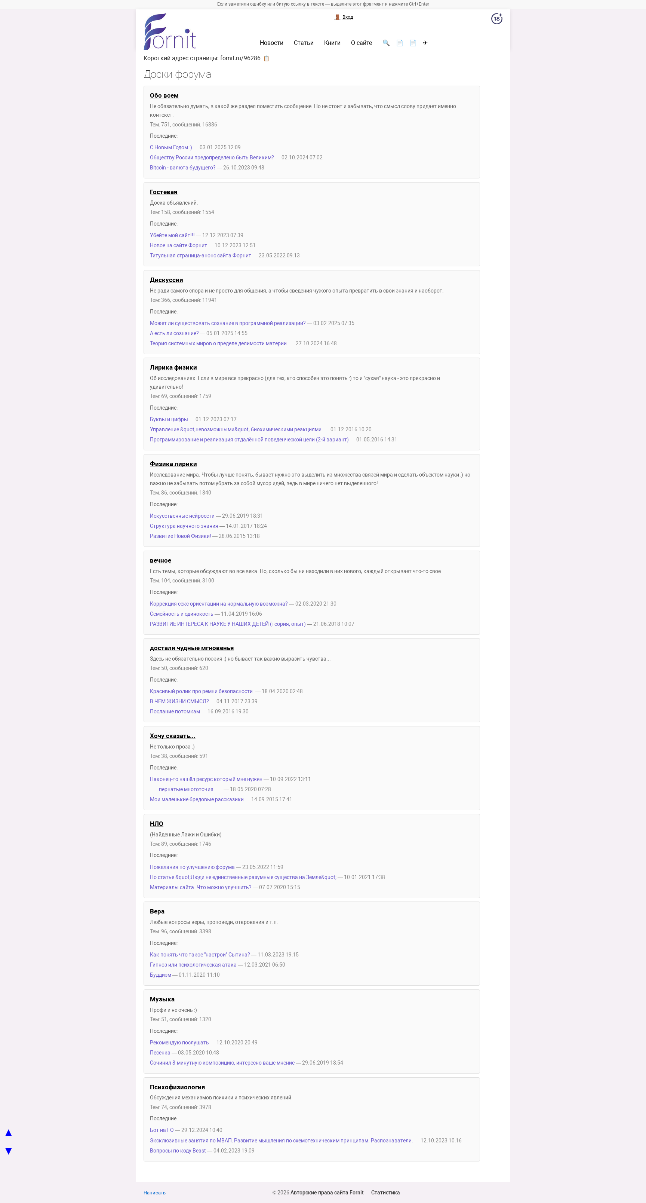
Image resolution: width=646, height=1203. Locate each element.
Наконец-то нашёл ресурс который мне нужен (206, 779)
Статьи (304, 43)
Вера (157, 911)
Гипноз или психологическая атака (193, 965)
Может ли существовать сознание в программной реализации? (228, 323)
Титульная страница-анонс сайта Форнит (200, 255)
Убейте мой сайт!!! (172, 235)
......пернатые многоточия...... (186, 789)
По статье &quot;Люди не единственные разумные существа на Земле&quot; (243, 877)
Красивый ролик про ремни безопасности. (202, 691)
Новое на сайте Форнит (178, 245)
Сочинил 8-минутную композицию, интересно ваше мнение (222, 1063)
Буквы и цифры (169, 419)
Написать (155, 1193)
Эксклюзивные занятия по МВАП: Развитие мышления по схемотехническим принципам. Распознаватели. (281, 1141)
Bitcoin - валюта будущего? (183, 168)
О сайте (361, 43)
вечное (160, 560)
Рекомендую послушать (179, 1043)
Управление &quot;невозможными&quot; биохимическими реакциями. (236, 429)
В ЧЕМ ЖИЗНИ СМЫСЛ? (179, 701)
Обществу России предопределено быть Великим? (212, 157)
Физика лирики (173, 464)
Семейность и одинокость (181, 614)
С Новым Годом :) (171, 147)
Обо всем (164, 95)
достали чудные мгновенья (192, 648)
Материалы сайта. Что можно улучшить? (201, 887)
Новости (271, 43)
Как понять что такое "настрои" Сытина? (200, 955)
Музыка (162, 999)
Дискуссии (166, 280)
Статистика (385, 1193)
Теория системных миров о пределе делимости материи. (219, 343)
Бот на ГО (162, 1130)
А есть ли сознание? (174, 333)
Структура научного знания (184, 526)
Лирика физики (173, 367)
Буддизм (160, 975)
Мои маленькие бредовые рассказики (197, 799)
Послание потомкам (175, 711)
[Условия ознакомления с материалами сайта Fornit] (496, 20)
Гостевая (164, 192)
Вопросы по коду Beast (178, 1151)
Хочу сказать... (173, 736)
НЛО (156, 823)
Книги (332, 43)
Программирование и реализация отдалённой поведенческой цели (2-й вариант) (249, 440)
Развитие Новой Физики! (180, 536)
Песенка (160, 1053)
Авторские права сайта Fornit (327, 1193)
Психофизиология (177, 1087)
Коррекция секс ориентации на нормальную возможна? (219, 604)
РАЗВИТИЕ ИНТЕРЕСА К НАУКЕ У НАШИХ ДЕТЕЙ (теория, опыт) (228, 624)
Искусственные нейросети (182, 516)
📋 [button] (266, 58)
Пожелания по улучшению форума (192, 867)
